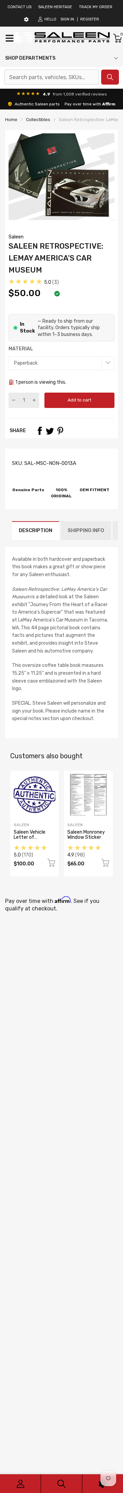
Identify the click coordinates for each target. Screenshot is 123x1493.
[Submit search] (110, 77)
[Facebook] (40, 431)
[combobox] (51, 77)
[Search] (61, 1483)
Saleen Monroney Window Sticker (86, 834)
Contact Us (19, 7)
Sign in (67, 19)
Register (89, 19)
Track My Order (95, 7)
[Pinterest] (60, 431)
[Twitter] (50, 431)
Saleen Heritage (55, 7)
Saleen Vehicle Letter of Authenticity (29, 837)
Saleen (16, 237)
